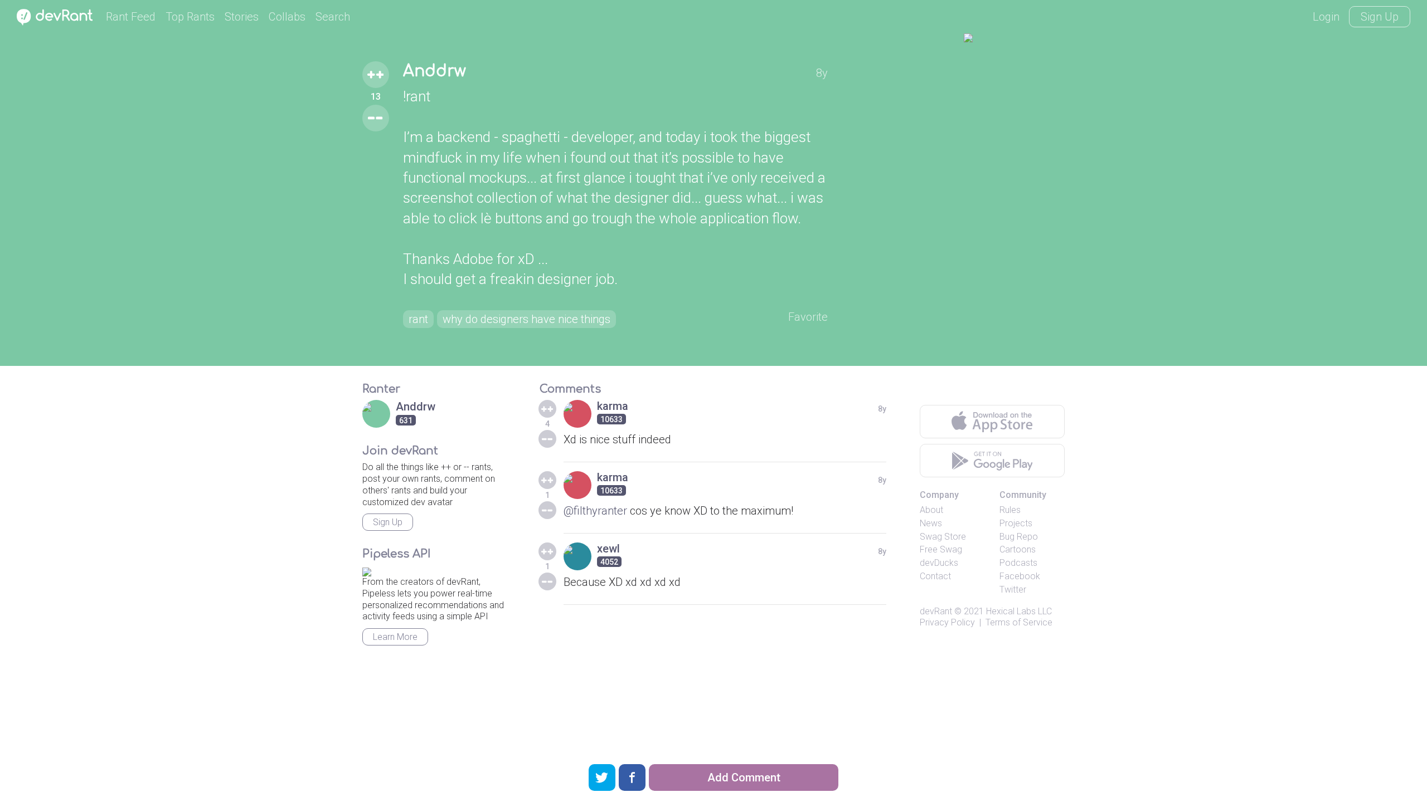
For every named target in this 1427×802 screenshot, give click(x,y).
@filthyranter (595, 510)
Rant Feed (131, 16)
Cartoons (1017, 549)
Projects (1015, 523)
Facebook (1019, 576)
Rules (1010, 510)
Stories (242, 16)
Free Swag (941, 549)
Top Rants (190, 16)
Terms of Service (1019, 622)
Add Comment (743, 777)
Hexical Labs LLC (1019, 611)
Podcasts (1018, 563)
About (931, 510)
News (931, 523)
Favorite (808, 317)
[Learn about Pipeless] (366, 570)
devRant (936, 611)
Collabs (287, 16)
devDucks (939, 563)
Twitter (1012, 589)
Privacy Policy (947, 622)
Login (1326, 16)
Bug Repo (1018, 536)
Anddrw (434, 71)
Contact (935, 576)
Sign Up (1380, 16)
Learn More (395, 637)
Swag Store (943, 536)
